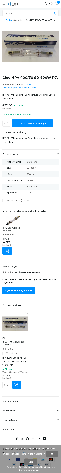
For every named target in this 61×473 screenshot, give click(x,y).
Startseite (17, 20)
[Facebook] (16, 439)
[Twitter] (22, 439)
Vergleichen (11, 200)
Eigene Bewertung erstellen (19, 290)
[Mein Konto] (45, 4)
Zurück (8, 20)
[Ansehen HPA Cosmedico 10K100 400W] (13, 221)
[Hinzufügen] (7, 251)
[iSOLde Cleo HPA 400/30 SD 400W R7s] (15, 323)
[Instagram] (27, 439)
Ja (52, 454)
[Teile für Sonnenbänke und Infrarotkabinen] (16, 4)
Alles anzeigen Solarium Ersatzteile (19, 87)
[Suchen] (54, 13)
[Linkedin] (44, 439)
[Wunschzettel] (51, 4)
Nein (30, 462)
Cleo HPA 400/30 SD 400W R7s (13, 343)
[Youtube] (39, 439)
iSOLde (27, 84)
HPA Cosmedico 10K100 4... (11, 229)
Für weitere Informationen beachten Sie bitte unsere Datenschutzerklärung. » (30, 468)
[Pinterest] (33, 439)
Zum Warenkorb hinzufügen (32, 123)
